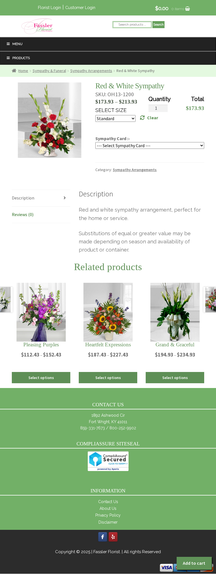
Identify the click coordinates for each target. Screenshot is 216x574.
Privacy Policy (108, 515)
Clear (152, 117)
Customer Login (80, 7)
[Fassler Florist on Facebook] (102, 537)
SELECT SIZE (111, 110)
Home (23, 70)
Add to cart (194, 563)
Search (158, 24)
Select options (41, 377)
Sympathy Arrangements (91, 70)
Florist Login (49, 7)
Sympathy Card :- (112, 138)
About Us (108, 508)
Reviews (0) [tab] (22, 214)
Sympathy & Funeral (49, 70)
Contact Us (108, 501)
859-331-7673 (92, 428)
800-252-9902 (122, 428)
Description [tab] (23, 198)
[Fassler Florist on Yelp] (113, 537)
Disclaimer (108, 522)
